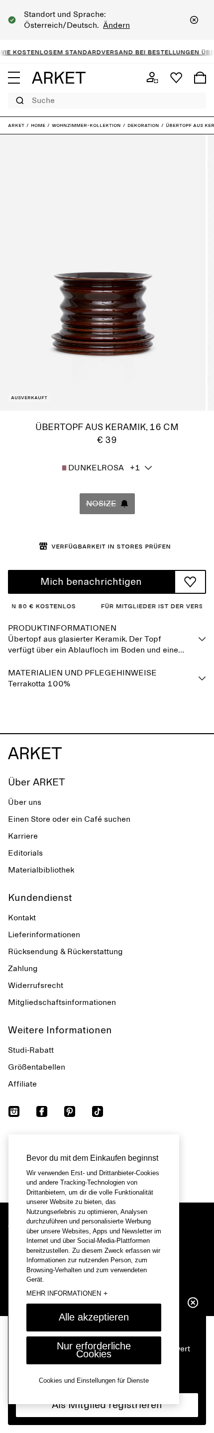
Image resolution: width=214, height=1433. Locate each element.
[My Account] (152, 78)
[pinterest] (70, 1111)
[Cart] (200, 78)
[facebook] (42, 1111)
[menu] (14, 78)
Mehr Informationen (66, 1293)
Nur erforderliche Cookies (94, 1349)
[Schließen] (194, 20)
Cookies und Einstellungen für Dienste (94, 1380)
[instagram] (14, 1111)
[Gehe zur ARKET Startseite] (59, 78)
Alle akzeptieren (94, 1317)
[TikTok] (98, 1111)
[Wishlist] (176, 78)
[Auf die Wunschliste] (190, 582)
